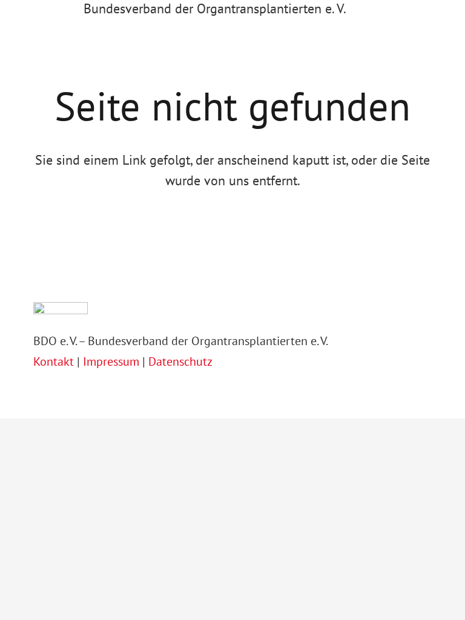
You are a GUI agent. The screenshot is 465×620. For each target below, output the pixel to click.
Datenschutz (180, 361)
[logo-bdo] (39, 15)
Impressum (111, 361)
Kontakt (55, 361)
